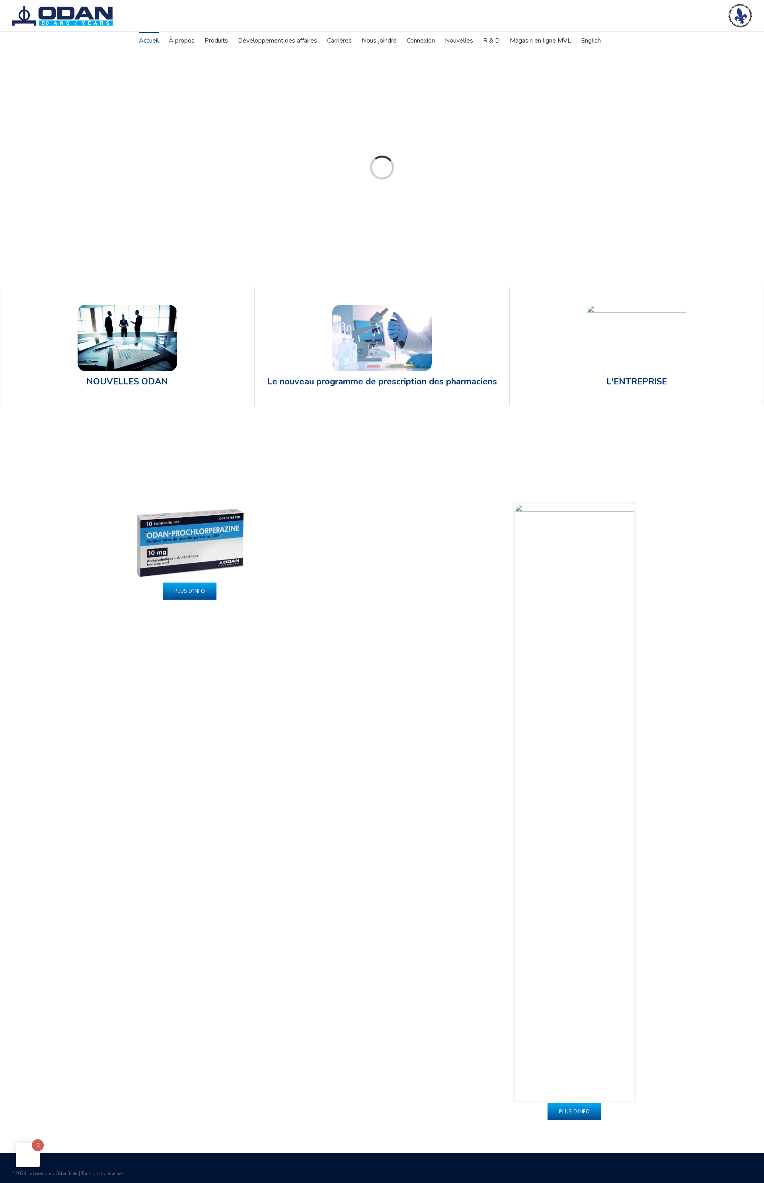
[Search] (613, 40)
